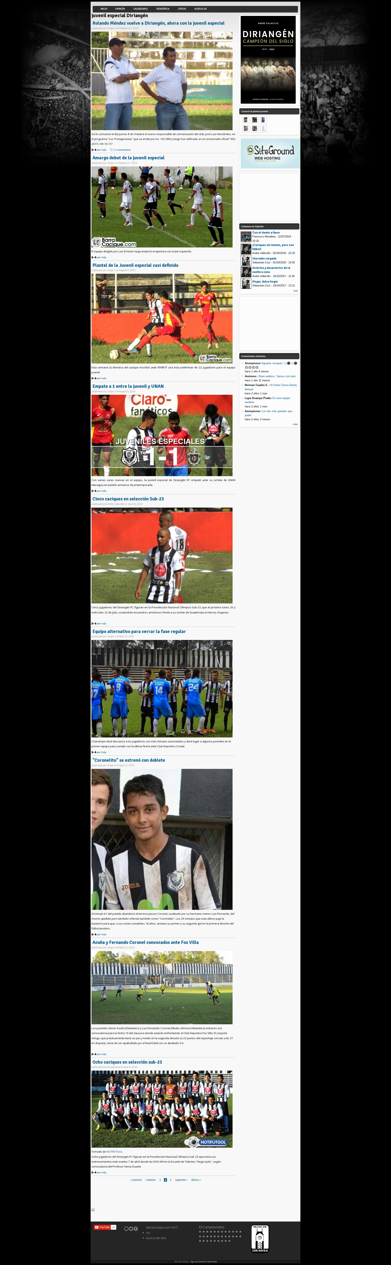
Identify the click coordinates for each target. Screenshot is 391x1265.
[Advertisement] (165, 1194)
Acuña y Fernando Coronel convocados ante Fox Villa (145, 942)
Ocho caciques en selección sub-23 (127, 1062)
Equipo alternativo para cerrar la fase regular (139, 631)
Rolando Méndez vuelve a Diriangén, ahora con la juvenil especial (158, 23)
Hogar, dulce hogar (265, 281)
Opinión (120, 8)
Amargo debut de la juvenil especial (128, 158)
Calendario (140, 8)
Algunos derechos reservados (203, 1261)
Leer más (101, 149)
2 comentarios (122, 149)
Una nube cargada (264, 258)
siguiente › (181, 1179)
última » (196, 1179)
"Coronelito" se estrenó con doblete (128, 760)
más (295, 424)
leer (296, 290)
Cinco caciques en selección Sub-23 (128, 499)
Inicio (104, 8)
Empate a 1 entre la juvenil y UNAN (128, 386)
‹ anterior (150, 1179)
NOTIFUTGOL (115, 1151)
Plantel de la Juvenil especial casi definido (135, 265)
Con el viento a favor (266, 232)
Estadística (162, 8)
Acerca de (200, 8)
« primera (136, 1179)
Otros (182, 8)
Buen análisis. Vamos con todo (277, 376)
